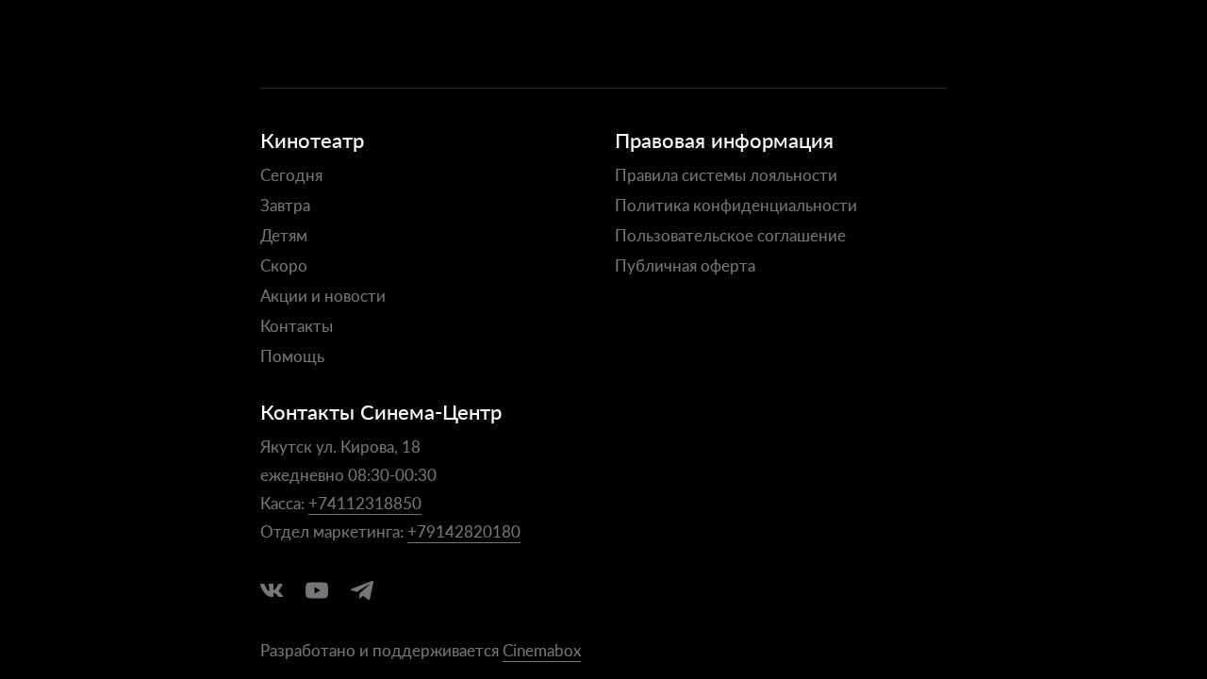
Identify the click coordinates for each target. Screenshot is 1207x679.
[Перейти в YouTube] (317, 590)
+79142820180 (464, 531)
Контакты (296, 325)
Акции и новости (323, 295)
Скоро (283, 265)
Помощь (292, 355)
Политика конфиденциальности (736, 204)
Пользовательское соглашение (730, 235)
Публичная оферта (685, 265)
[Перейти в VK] (271, 590)
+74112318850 (365, 502)
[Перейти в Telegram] (362, 590)
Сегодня (291, 174)
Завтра (285, 204)
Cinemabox (542, 649)
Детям (283, 235)
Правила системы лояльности (726, 174)
